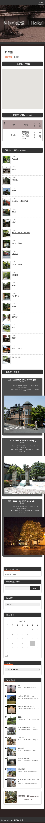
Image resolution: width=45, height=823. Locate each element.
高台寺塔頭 (15, 296)
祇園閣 (14, 191)
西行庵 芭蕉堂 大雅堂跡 (21, 233)
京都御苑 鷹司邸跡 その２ (26, 696)
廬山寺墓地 (21, 748)
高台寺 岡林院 (17, 243)
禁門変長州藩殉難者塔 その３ (26, 727)
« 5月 (6, 655)
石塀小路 (15, 317)
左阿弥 (14, 285)
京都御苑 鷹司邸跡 (23, 758)
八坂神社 (15, 254)
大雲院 (14, 169)
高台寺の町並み (17, 357)
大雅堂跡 (15, 180)
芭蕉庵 (14, 212)
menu (41, 2)
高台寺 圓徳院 (17, 349)
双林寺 (14, 222)
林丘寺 (19, 717)
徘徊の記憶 (18, 820)
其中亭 (14, 306)
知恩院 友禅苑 (17, 264)
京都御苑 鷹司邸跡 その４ (26, 706)
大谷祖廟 (15, 275)
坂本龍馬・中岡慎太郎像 (20, 201)
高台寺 (14, 327)
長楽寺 (14, 338)
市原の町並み (21, 769)
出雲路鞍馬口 (21, 737)
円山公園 (15, 159)
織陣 (19, 685)
